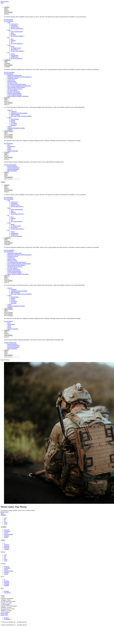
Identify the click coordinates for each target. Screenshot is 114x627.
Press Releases (11, 146)
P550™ (13, 54)
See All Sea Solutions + (17, 43)
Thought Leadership (12, 151)
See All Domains (8, 19)
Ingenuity (13, 34)
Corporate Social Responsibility (19, 113)
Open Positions (15, 119)
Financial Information (13, 169)
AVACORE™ (14, 49)
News (8, 145)
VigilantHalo (14, 25)
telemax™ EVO (15, 27)
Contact (9, 126)
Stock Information (12, 170)
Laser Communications (17, 31)
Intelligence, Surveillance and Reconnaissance (19, 76)
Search (6, 172)
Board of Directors (12, 166)
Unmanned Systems (12, 78)
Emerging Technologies (13, 91)
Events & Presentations (13, 167)
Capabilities (7, 60)
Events (9, 149)
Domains (7, 7)
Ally (12, 42)
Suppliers (9, 129)
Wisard (12, 46)
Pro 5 (12, 39)
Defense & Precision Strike (14, 75)
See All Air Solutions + (17, 58)
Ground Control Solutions (14, 93)
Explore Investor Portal (10, 164)
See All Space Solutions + (17, 36)
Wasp (12, 33)
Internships (13, 125)
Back (6, 9)
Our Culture (14, 123)
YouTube (6, 544)
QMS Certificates (15, 114)
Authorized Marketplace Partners (16, 128)
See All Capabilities (9, 72)
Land (8, 22)
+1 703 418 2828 (5, 604)
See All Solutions (8, 21)
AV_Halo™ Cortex (16, 48)
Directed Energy (11, 81)
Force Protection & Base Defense (16, 87)
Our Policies (7, 592)
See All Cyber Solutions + (17, 51)
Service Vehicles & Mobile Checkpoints (17, 96)
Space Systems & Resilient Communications (19, 85)
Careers (9, 117)
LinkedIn (6, 549)
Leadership (14, 111)
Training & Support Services (14, 88)
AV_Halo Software (12, 90)
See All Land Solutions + (17, 28)
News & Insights (9, 131)
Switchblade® (14, 55)
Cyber (9, 45)
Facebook (6, 547)
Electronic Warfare (12, 82)
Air (8, 52)
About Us (7, 97)
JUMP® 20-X (14, 57)
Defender (13, 40)
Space (9, 30)
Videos (9, 148)
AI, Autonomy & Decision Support (16, 84)
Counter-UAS (11, 79)
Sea (8, 37)
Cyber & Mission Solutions (14, 94)
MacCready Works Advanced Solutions (21, 116)
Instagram (6, 546)
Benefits (13, 120)
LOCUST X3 (14, 24)
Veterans (13, 122)
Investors (7, 152)
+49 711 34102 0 (5, 612)
